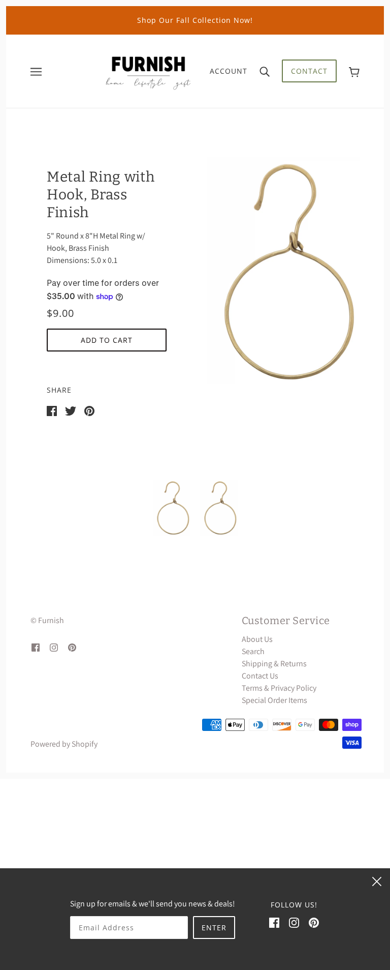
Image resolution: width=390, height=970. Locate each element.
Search (253, 651)
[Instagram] (294, 922)
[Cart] (354, 71)
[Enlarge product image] (283, 270)
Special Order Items (274, 700)
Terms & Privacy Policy (279, 688)
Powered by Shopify (64, 744)
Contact (309, 71)
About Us (257, 639)
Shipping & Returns (274, 663)
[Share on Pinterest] (89, 410)
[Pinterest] (314, 922)
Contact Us (260, 675)
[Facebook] (274, 922)
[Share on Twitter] (70, 410)
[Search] (264, 71)
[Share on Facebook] (52, 410)
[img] (35, 647)
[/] (148, 70)
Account (228, 71)
